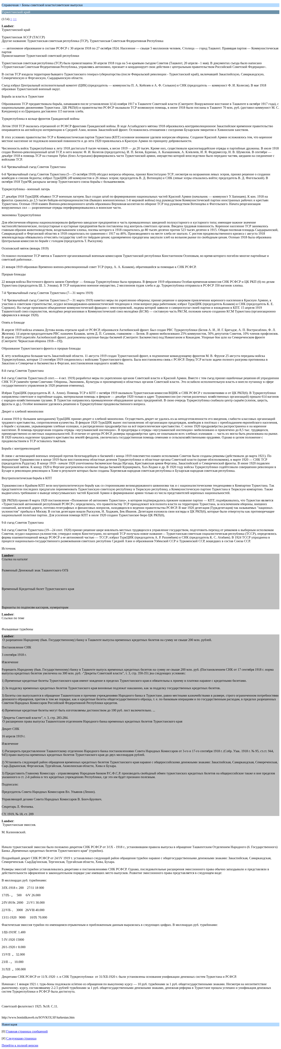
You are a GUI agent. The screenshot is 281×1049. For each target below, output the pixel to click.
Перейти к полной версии (20, 1045)
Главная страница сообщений (27, 1031)
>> (15, 19)
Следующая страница (21, 1038)
